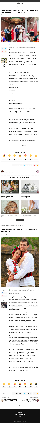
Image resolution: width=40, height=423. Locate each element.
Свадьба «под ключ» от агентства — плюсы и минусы (3, 310)
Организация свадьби (13, 7)
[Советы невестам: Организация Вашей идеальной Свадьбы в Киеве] (10, 186)
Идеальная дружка (5, 415)
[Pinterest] (2, 51)
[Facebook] (2, 48)
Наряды (30, 212)
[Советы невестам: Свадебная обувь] (30, 207)
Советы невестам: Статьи (4, 65)
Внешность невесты (32, 191)
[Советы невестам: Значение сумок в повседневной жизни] (30, 186)
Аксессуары (24, 191)
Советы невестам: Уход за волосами (9, 215)
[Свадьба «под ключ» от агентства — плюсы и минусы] (4, 305)
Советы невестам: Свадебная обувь (28, 215)
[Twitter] (5, 48)
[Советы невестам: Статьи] (4, 60)
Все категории (4, 7)
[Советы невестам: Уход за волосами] (10, 207)
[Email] (5, 51)
